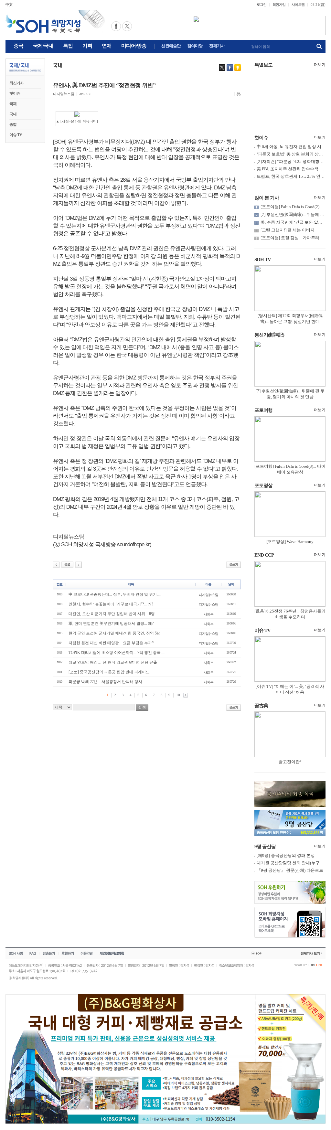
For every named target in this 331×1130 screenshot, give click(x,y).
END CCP (264, 555)
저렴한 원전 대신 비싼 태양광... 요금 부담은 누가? (111, 643)
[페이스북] (230, 67)
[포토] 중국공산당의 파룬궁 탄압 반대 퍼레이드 (109, 672)
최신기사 (16, 83)
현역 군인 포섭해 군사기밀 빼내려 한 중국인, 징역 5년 (115, 633)
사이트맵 (298, 4)
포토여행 (263, 410)
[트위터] (222, 67)
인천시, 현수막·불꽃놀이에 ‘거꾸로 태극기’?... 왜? (111, 604)
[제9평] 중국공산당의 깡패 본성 (286, 855)
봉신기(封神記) (269, 334)
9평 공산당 (265, 846)
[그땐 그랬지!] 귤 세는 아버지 (288, 230)
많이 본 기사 (266, 197)
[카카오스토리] (237, 67)
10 (178, 695)
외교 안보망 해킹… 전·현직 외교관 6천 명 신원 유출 (113, 662)
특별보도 (263, 65)
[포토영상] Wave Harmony (290, 541)
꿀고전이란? (290, 761)
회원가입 (278, 4)
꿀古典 (261, 705)
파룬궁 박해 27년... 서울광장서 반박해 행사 (105, 681)
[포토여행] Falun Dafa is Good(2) (290, 206)
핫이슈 (14, 93)
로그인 (261, 4)
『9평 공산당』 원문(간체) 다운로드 (290, 870)
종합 (12, 124)
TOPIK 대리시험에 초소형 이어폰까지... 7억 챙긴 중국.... (117, 652)
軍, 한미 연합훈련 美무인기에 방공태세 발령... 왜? (111, 623)
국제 (12, 103)
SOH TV (262, 259)
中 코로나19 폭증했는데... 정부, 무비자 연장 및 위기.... (115, 594)
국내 (12, 114)
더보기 (320, 64)
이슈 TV (15, 135)
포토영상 (263, 485)
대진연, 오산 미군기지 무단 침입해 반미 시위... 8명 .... (114, 614)
